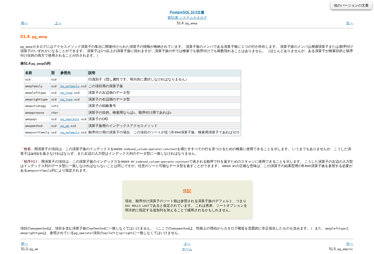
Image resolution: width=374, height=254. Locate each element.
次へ (349, 23)
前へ (24, 23)
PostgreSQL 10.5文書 (187, 12)
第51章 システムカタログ (187, 18)
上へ (58, 23)
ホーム (187, 249)
